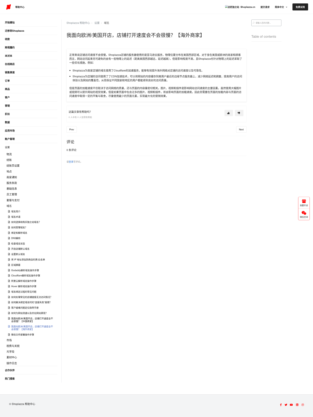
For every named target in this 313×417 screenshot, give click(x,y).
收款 (7, 39)
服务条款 (12, 183)
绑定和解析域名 (19, 232)
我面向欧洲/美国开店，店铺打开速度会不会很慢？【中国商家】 (32, 320)
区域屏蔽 (15, 264)
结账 (9, 160)
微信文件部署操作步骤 (22, 334)
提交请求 (265, 6)
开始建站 (10, 22)
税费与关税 (13, 346)
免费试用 (300, 6)
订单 (7, 80)
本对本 (8, 55)
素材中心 (12, 357)
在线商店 (10, 64)
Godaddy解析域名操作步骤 (25, 270)
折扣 (7, 114)
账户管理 (10, 139)
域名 (9, 206)
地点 (9, 171)
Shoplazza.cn (247, 6)
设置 (7, 147)
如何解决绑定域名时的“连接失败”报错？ (31, 302)
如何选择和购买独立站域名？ (26, 222)
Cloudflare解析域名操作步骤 (25, 275)
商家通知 (12, 177)
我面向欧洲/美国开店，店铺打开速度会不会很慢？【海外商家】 (32, 328)
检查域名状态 (18, 243)
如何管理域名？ (19, 227)
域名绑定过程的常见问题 (23, 291)
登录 (71, 161)
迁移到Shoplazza (14, 30)
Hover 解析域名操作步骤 (23, 286)
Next (241, 129)
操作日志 (12, 363)
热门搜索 (10, 378)
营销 (7, 105)
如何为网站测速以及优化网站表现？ (29, 313)
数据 (7, 122)
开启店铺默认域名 (20, 248)
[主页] (8, 7)
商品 (7, 89)
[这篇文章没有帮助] (239, 113)
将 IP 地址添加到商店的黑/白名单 (28, 259)
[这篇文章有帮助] (228, 113)
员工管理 (12, 194)
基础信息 (12, 188)
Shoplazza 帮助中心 (78, 23)
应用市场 (10, 130)
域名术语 (15, 216)
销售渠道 (10, 72)
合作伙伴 (10, 370)
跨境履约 (10, 47)
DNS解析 (16, 238)
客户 (7, 97)
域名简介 (15, 211)
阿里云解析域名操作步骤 (23, 280)
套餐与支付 (13, 200)
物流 (9, 154)
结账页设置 (13, 165)
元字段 (10, 351)
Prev (71, 129)
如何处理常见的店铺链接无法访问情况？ (31, 297)
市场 (9, 340)
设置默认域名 (18, 254)
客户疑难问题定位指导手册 (25, 307)
